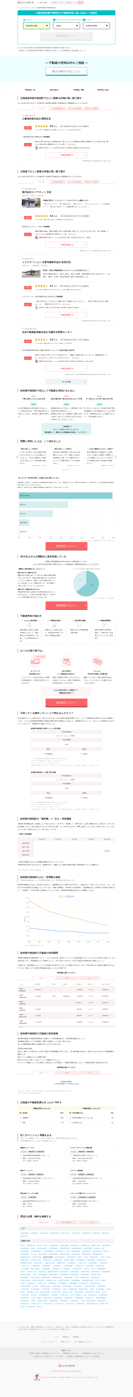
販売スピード (91, 108)
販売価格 (58, 108)
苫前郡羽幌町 (67, 1286)
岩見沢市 (106, 1251)
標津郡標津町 (106, 1272)
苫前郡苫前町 (56, 1286)
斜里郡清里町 (85, 1274)
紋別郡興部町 (79, 1298)
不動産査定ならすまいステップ (93, 1353)
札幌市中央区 (65, 1233)
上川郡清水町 (102, 1263)
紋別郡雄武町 (68, 1298)
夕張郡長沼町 (64, 1301)
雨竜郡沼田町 (76, 1254)
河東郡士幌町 (90, 1260)
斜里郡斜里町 (24, 1277)
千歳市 (22, 1283)
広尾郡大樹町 (78, 1292)
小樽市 (102, 1257)
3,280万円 (80, 996)
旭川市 (39, 1245)
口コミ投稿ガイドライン (82, 1342)
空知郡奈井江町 (51, 1280)
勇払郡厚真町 (91, 1301)
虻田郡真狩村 (24, 1251)
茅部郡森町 (55, 1269)
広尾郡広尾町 (89, 1292)
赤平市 (22, 1245)
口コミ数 (41, 108)
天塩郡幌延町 (62, 1283)
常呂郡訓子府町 (95, 1283)
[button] (63, 469)
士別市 (34, 1274)
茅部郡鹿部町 (45, 1269)
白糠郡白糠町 (45, 1277)
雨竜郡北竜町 (86, 1254)
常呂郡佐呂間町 (25, 1286)
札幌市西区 (96, 1233)
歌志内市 (34, 1254)
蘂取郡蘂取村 (43, 1274)
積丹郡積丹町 (64, 1274)
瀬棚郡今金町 (85, 1277)
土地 (89, 978)
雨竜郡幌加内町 (98, 1254)
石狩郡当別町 (59, 1251)
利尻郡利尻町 (80, 1304)
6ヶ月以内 (38, 1009)
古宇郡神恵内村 (44, 1295)
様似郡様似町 (64, 1272)
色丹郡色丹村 (95, 1272)
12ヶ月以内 (38, 1022)
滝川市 (97, 1280)
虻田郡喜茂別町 (42, 1248)
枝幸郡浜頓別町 (60, 1257)
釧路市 (22, 1272)
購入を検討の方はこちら (66, 71)
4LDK (53, 996)
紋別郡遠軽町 (58, 1298)
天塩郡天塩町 (41, 1283)
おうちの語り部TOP (23, 7)
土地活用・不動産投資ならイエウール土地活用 (82, 1356)
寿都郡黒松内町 (57, 1277)
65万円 (79, 1002)
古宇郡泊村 (54, 1295)
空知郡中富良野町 (64, 1280)
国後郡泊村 (42, 1272)
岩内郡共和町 (97, 1251)
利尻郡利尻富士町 (92, 1304)
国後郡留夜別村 (53, 1272)
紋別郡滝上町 (89, 1298)
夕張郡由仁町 (74, 1301)
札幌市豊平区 (86, 1233)
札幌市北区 (34, 1233)
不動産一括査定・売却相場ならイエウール (44, 1353)
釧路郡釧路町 (101, 1269)
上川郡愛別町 (71, 1263)
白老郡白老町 (35, 1277)
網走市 (33, 1248)
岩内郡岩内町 (86, 1251)
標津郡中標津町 (25, 1274)
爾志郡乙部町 (83, 1289)
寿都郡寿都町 (68, 1277)
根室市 (92, 1289)
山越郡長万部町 (42, 1301)
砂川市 (76, 1277)
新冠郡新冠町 (73, 1289)
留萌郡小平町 (104, 1304)
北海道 (33, 7)
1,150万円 (79, 1022)
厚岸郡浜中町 (85, 1245)
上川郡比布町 (100, 1266)
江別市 (86, 1257)
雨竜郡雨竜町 (53, 1254)
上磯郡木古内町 (49, 1263)
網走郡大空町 (95, 1245)
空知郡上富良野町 (38, 1280)
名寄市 (65, 1289)
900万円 (79, 1009)
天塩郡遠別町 (31, 1283)
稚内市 (39, 1307)
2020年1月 (105, 989)
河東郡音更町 (57, 1260)
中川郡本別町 (45, 1289)
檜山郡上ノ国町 (68, 1292)
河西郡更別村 (24, 1260)
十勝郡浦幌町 (73, 1283)
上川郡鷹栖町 (45, 1266)
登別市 (108, 1289)
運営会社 (66, 1337)
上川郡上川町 (81, 1263)
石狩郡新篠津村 (48, 1251)
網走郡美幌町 (24, 1248)
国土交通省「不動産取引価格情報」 (32, 870)
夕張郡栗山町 (53, 1301)
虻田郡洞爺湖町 (77, 1248)
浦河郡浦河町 (43, 1254)
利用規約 (76, 1337)
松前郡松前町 (24, 1298)
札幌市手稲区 (76, 1233)
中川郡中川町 (24, 1289)
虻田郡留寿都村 (36, 1251)
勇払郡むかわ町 (36, 1304)
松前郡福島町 (103, 1295)
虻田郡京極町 (53, 1248)
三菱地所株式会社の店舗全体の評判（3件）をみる (96, 160)
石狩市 (67, 1251)
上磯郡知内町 (60, 1263)
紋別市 (33, 1301)
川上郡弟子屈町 (77, 1269)
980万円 (79, 1015)
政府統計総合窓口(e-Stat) (36, 945)
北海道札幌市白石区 (23, 1016)
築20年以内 (66, 996)
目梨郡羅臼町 (47, 1298)
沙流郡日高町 (74, 1272)
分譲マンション (43, 978)
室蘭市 (39, 1298)
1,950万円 (80, 989)
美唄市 (98, 1292)
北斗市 (72, 1295)
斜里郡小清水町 (96, 1274)
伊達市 (103, 1280)
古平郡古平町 (64, 1295)
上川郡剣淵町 (92, 1263)
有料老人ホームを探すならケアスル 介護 (48, 1356)
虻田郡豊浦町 (88, 1248)
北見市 (93, 1269)
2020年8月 (105, 1022)
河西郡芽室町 (47, 1260)
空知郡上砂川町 (25, 1280)
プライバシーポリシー (49, 1342)
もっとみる (66, 382)
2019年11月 (105, 1015)
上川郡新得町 (35, 1266)
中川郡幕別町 (56, 1289)
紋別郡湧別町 (24, 1301)
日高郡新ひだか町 (32, 1292)
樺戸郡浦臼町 (101, 1260)
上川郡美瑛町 (89, 1266)
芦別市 (45, 1245)
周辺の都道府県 (66, 1222)
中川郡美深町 (35, 1289)
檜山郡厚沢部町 (45, 1292)
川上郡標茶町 (65, 1269)
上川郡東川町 (78, 1266)
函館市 (22, 1292)
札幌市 (23, 1228)
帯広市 (108, 1257)
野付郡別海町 (100, 1289)
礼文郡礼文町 (31, 1307)
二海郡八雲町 (24, 1295)
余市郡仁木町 (59, 1304)
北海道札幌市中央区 (23, 996)
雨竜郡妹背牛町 (25, 1257)
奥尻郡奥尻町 (94, 1257)
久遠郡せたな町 (32, 1272)
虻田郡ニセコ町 (99, 1248)
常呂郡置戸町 (83, 1283)
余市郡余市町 (69, 1304)
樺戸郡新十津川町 (26, 1263)
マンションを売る (89, 1222)
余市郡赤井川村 (48, 1304)
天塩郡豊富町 (52, 1283)
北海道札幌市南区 (22, 990)
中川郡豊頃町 (101, 1286)
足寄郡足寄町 (53, 1245)
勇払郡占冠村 (24, 1304)
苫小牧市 (35, 1286)
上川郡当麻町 (56, 1266)
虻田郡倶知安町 (65, 1248)
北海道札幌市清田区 (23, 1022)
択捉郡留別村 (71, 1257)
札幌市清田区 (44, 1233)
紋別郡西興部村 (101, 1298)
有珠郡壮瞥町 (24, 1254)
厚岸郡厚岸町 (74, 1245)
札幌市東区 (105, 1233)
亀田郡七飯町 (35, 1269)
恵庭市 (79, 1257)
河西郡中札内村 (36, 1260)
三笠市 (33, 1298)
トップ (56, 1337)
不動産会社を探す (43, 1222)
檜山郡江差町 (56, 1292)
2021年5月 (105, 996)
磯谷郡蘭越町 (76, 1251)
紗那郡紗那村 (74, 1274)
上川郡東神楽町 (68, 1266)
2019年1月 (105, 1009)
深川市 (104, 1292)
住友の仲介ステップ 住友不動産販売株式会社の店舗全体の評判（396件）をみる (88, 374)
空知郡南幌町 (75, 1280)
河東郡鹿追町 (80, 1260)
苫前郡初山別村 (45, 1286)
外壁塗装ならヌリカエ (70, 1353)
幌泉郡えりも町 (81, 1295)
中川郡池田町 (77, 1286)
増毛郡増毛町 (92, 1295)
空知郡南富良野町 (87, 1280)
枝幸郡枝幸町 (36, 1257)
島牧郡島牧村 (53, 1274)
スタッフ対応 (75, 108)
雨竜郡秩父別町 (65, 1254)
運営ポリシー (65, 1342)
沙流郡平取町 (85, 1272)
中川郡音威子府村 (89, 1286)
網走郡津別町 (106, 1245)
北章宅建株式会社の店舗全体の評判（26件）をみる (96, 320)
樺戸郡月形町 (38, 1263)
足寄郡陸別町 (64, 1245)
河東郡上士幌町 (69, 1260)
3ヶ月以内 (38, 1015)
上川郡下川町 (24, 1266)
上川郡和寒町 (24, 1269)
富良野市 (34, 1295)
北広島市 (86, 1269)
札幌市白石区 (55, 1233)
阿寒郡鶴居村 (31, 1245)
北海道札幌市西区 (22, 1003)
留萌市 (22, 1307)
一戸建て (66, 978)
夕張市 (83, 1301)
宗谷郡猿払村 (95, 1277)
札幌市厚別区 (24, 1233)
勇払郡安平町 (101, 1301)
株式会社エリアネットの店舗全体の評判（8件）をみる (95, 250)
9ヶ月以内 (38, 989)
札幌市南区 (24, 1236)
